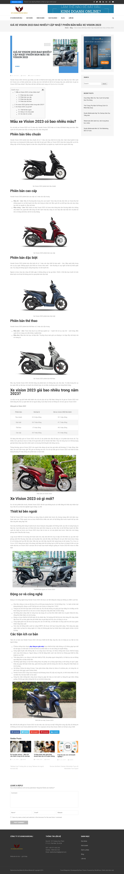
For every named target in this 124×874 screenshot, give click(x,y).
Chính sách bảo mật (108, 870)
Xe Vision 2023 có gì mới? (24, 107)
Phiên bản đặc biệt (26, 99)
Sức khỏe (29, 18)
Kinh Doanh (40, 18)
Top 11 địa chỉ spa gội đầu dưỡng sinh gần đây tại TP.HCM (40, 2)
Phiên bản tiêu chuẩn (27, 95)
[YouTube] (113, 2)
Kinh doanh (84, 845)
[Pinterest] (100, 2)
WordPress (97, 870)
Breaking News (16, 2)
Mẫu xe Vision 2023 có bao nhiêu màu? (28, 92)
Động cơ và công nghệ (27, 112)
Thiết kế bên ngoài (26, 110)
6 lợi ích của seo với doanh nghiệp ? (66, 755)
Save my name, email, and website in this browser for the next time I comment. (37, 817)
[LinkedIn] (103, 2)
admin (24, 75)
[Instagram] (109, 2)
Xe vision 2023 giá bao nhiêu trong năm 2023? (30, 104)
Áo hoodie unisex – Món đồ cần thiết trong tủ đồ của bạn (20, 755)
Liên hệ (71, 18)
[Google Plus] (106, 2)
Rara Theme (83, 870)
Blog (63, 18)
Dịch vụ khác (52, 18)
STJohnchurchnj (16, 18)
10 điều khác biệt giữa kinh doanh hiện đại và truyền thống (44, 755)
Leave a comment (35, 75)
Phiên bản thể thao (26, 101)
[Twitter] (97, 2)
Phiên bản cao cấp (26, 97)
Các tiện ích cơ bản (26, 114)
